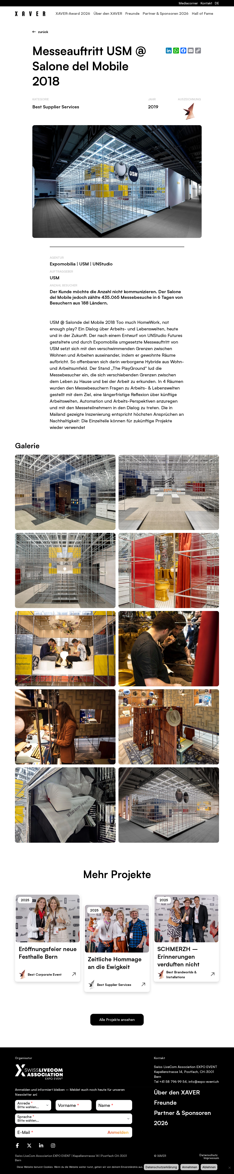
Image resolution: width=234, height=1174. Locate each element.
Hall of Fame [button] (202, 13)
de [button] (217, 3)
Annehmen (189, 1167)
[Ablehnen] (229, 1167)
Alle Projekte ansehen (117, 1019)
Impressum (211, 1158)
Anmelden (118, 1132)
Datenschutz (208, 1155)
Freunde (132, 13)
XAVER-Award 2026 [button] (73, 13)
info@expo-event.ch (203, 1081)
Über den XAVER (107, 13)
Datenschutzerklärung (161, 1167)
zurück (42, 32)
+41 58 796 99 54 (173, 1081)
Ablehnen (209, 1167)
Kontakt (206, 3)
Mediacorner (188, 3)
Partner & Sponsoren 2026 (165, 13)
